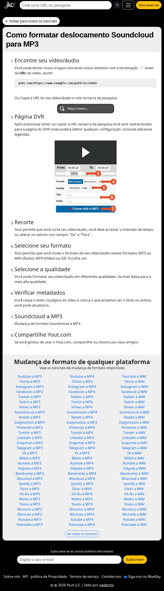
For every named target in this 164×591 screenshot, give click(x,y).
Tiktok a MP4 (82, 381)
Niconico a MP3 (29, 509)
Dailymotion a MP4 (82, 422)
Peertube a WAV (134, 524)
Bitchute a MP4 (82, 514)
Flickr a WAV (134, 488)
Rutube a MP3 (29, 519)
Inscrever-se (149, 5)
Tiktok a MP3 (29, 381)
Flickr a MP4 (82, 488)
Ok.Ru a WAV (134, 494)
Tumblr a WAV (134, 432)
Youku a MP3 (29, 504)
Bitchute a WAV (134, 514)
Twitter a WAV (134, 396)
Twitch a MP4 (82, 402)
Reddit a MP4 (82, 417)
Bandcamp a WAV (134, 473)
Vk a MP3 (29, 453)
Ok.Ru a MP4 (82, 494)
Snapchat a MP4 (82, 442)
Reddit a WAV (134, 417)
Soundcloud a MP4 (82, 412)
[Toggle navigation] (128, 5)
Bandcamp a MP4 (82, 473)
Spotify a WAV (134, 483)
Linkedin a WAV (134, 437)
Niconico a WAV (134, 509)
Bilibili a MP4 (82, 458)
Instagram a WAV (134, 386)
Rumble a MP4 (82, 463)
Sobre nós (12, 576)
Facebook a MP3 (29, 391)
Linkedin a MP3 (29, 437)
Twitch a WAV (134, 402)
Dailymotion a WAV (134, 422)
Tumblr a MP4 (82, 432)
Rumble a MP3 (29, 463)
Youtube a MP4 (82, 376)
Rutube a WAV (134, 519)
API (25, 576)
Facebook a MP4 (82, 391)
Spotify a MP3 (30, 483)
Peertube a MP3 (29, 524)
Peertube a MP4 (82, 524)
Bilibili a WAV (134, 458)
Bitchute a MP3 (30, 514)
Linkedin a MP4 (82, 437)
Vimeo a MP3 (29, 407)
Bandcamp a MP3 (30, 473)
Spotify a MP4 (82, 483)
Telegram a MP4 (82, 448)
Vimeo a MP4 (81, 407)
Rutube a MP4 (82, 519)
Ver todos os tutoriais (82, 534)
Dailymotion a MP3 (29, 422)
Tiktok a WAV (134, 381)
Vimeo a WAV (134, 407)
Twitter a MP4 (82, 396)
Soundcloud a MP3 (30, 412)
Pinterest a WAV (134, 427)
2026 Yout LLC (68, 585)
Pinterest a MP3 (29, 427)
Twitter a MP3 (29, 396)
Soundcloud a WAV (134, 412)
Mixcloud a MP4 (82, 478)
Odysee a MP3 (29, 468)
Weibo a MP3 (29, 499)
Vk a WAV (134, 453)
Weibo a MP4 (81, 499)
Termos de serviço (84, 576)
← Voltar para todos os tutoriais (31, 21)
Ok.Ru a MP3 (29, 494)
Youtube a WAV (134, 376)
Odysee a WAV (134, 468)
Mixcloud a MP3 (29, 478)
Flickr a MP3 (29, 488)
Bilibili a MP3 (29, 458)
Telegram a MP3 (30, 448)
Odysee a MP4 (82, 468)
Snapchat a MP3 (30, 442)
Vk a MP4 (82, 453)
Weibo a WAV (134, 499)
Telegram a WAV (134, 448)
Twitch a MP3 (29, 402)
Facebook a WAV (134, 391)
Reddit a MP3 (29, 417)
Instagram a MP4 (82, 386)
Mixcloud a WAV (134, 478)
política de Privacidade (49, 576)
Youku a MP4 (82, 504)
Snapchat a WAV (134, 442)
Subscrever (135, 559)
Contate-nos (111, 576)
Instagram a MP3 (30, 386)
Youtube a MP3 (30, 376)
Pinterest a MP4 (82, 427)
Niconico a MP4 (81, 509)
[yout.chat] (117, 5)
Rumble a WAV (134, 463)
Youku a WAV (134, 504)
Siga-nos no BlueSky (144, 576)
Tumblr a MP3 (29, 432)
